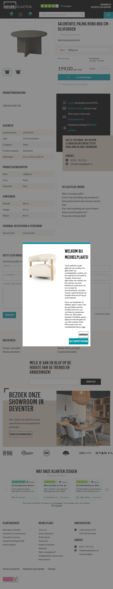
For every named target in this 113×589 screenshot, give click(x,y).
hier (83, 327)
